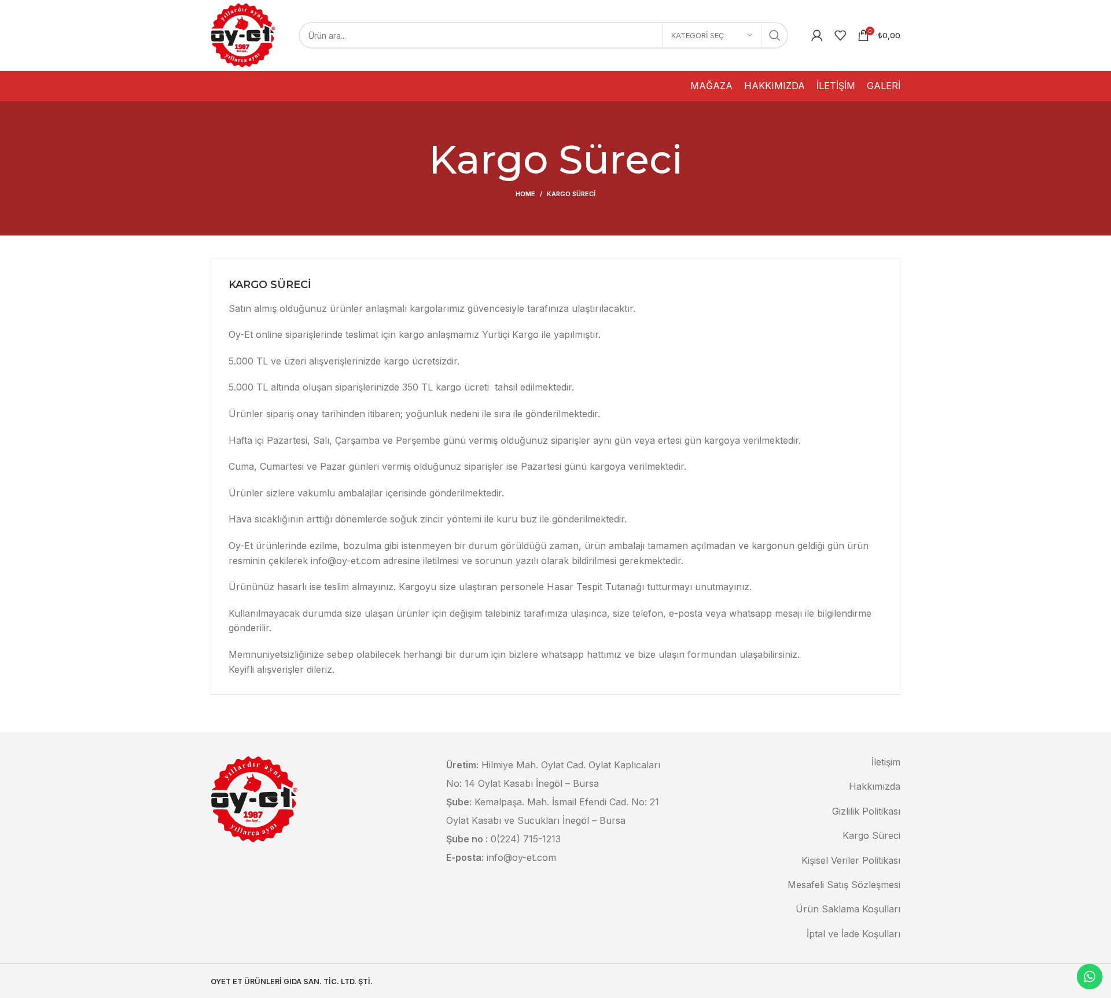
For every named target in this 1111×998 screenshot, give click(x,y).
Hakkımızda (874, 786)
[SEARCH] (774, 35)
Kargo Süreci (871, 835)
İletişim (885, 762)
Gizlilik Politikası (866, 811)
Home (525, 194)
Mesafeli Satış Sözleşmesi (844, 884)
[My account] (817, 35)
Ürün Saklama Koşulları (848, 909)
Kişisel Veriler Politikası (850, 860)
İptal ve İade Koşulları (853, 934)
